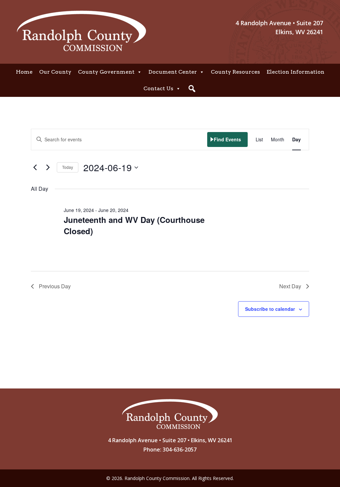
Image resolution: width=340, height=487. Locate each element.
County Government (106, 72)
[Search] (192, 88)
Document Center (172, 72)
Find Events (227, 139)
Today (67, 167)
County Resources (235, 72)
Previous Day (55, 286)
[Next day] (48, 168)
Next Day (290, 286)
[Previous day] (35, 168)
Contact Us (158, 88)
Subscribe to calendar (270, 309)
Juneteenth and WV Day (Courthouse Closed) (134, 225)
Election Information (295, 72)
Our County (55, 72)
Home (24, 72)
